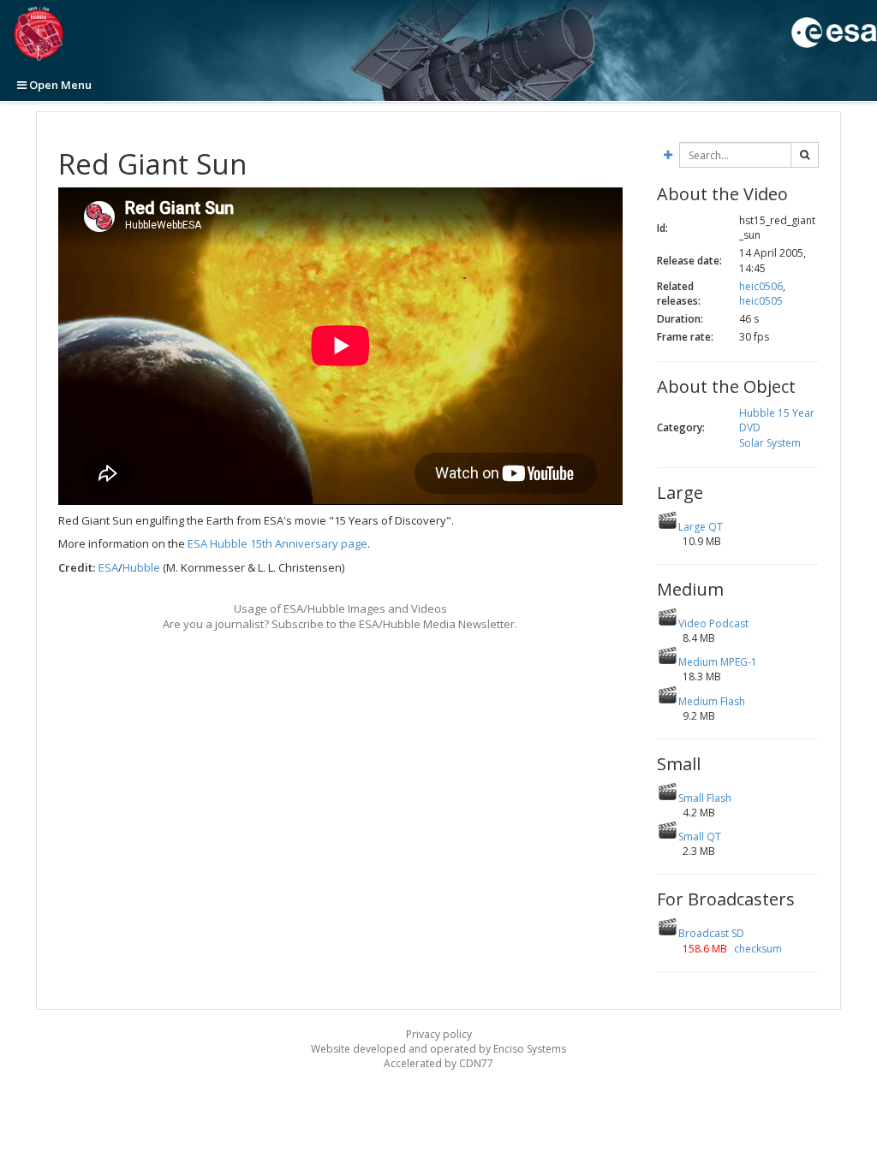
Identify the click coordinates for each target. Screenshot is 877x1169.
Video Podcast (713, 623)
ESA (108, 567)
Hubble (141, 567)
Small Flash (704, 798)
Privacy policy (439, 1034)
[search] (804, 155)
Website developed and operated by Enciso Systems (438, 1048)
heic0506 (761, 286)
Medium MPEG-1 (717, 662)
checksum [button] (756, 948)
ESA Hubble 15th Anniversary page (277, 543)
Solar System (770, 443)
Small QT (699, 836)
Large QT (700, 526)
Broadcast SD (711, 933)
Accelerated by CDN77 (438, 1063)
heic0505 (761, 301)
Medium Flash (711, 701)
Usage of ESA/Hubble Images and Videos (340, 608)
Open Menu (59, 84)
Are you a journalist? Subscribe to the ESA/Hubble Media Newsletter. (340, 624)
